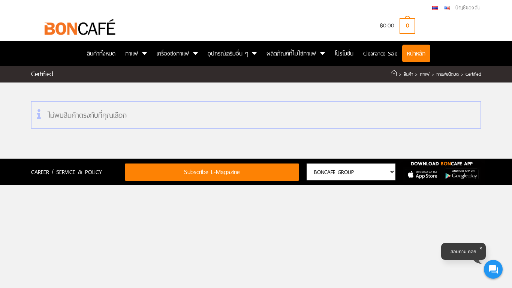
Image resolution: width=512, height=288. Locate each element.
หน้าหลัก (416, 53)
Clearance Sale (380, 53)
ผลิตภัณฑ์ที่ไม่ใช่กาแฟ (291, 53)
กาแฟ (131, 53)
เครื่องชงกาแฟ (173, 53)
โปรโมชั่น (344, 53)
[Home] (394, 74)
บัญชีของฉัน (468, 7)
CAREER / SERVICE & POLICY (66, 172)
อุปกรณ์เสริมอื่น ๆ (228, 53)
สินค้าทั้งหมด (101, 53)
